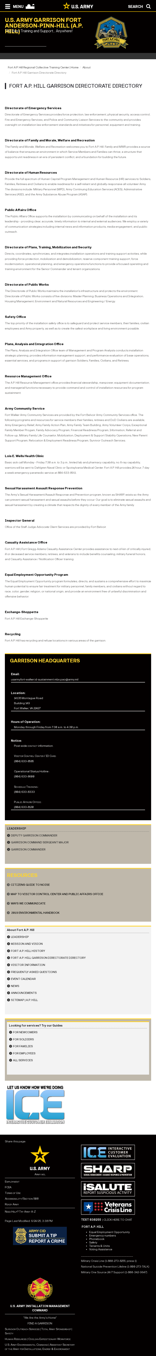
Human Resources (15, 1339)
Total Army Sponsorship (56, 1329)
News (15, 986)
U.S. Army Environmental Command (26, 1344)
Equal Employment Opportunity (109, 1232)
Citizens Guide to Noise (30, 885)
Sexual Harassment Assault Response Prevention (43, 488)
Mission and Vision (27, 944)
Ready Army (12, 1204)
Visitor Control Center (29, 756)
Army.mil (40, 1174)
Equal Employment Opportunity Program (36, 575)
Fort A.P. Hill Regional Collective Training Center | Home (43, 67)
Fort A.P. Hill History (28, 951)
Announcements (24, 993)
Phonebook (96, 1239)
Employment (12, 1181)
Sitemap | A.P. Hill (24, 1000)
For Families (23, 1046)
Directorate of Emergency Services (33, 108)
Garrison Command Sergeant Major (40, 842)
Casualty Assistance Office (26, 542)
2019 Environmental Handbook (35, 913)
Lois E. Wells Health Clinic (24, 456)
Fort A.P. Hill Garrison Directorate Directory (48, 958)
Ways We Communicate (28, 903)
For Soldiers (23, 1039)
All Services (23, 1060)
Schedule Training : (26, 787)
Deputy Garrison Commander (34, 835)
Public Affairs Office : (28, 802)
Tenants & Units (99, 1246)
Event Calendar (23, 979)
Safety (93, 1242)
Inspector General (19, 520)
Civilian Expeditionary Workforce (49, 1339)
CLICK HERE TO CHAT (118, 1219)
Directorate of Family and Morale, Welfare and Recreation (50, 140)
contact (33, 746)
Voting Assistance (100, 1249)
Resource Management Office (28, 376)
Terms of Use (13, 1193)
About (86, 67)
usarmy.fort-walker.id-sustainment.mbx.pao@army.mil (44, 679)
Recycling (13, 634)
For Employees (24, 1053)
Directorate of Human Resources (31, 172)
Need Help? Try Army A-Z (20, 1211)
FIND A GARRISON (40, 1323)
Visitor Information (28, 965)
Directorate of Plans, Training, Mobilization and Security (48, 247)
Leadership (20, 937)
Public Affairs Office (20, 210)
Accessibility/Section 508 (21, 1198)
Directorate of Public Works (27, 284)
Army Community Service (25, 408)
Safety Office (15, 317)
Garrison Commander (28, 849)
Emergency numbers (102, 1235)
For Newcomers (25, 1032)
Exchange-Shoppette (21, 612)
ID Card (51, 756)
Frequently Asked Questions (34, 972)
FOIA (8, 1187)
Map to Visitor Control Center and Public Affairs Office (57, 894)
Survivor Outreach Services (22, 1329)
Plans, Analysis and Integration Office (34, 344)
